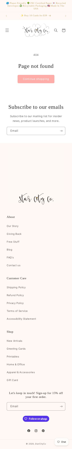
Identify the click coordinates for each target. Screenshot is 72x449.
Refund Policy (15, 295)
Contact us (13, 265)
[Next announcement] (65, 16)
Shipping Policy (16, 287)
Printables (13, 356)
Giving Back (14, 233)
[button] (7, 30)
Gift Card (12, 380)
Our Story (13, 226)
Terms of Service (17, 310)
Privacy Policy (15, 303)
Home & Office (16, 364)
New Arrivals (14, 340)
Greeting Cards (16, 348)
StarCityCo (40, 444)
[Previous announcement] (6, 16)
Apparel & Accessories (21, 372)
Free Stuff (13, 241)
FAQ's (10, 257)
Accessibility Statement (21, 318)
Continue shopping (36, 79)
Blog (9, 249)
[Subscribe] (61, 131)
